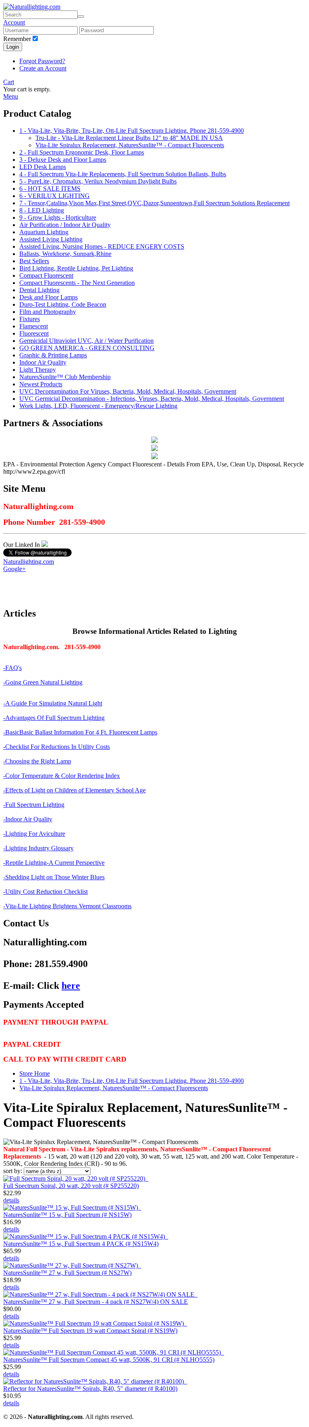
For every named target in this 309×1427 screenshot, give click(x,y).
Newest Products (40, 384)
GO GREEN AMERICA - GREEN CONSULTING (86, 347)
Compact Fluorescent (46, 275)
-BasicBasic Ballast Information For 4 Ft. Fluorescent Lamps (80, 732)
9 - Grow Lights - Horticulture (57, 217)
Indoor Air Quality (42, 362)
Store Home (34, 1073)
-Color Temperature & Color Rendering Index (61, 775)
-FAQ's (12, 667)
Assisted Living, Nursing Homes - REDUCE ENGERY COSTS (101, 246)
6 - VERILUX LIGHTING (54, 195)
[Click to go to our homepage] (31, 6)
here (71, 985)
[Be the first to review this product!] (147, 1178)
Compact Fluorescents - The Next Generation (77, 282)
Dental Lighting (39, 290)
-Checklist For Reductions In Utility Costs (56, 746)
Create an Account (42, 68)
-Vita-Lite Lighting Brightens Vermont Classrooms (67, 906)
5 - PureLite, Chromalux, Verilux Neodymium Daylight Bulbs (98, 181)
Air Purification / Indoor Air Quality (65, 224)
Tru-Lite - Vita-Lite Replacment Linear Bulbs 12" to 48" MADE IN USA (129, 137)
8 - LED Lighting (41, 210)
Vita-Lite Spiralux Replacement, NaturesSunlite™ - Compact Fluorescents (129, 145)
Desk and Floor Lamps (48, 297)
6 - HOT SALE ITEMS (49, 188)
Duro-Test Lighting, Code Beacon (62, 304)
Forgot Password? (42, 61)
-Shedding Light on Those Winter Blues (54, 877)
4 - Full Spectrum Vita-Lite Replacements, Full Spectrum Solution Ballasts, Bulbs (122, 174)
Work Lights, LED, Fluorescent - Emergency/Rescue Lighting (98, 405)
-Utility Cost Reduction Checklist (45, 891)
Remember (17, 38)
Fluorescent (34, 333)
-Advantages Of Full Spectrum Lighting (54, 717)
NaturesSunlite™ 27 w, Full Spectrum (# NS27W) (67, 1272)
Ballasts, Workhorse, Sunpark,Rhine (65, 253)
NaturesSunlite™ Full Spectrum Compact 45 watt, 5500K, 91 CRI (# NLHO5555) (108, 1359)
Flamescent (33, 326)
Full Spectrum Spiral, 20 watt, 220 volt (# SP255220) (71, 1185)
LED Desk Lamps (42, 166)
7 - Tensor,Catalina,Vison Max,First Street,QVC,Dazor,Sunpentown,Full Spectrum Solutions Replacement (154, 203)
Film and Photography (47, 311)
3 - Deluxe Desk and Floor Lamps (62, 159)
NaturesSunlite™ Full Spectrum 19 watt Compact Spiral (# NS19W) (90, 1330)
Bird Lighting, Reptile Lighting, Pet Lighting (76, 268)
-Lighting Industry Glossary (38, 848)
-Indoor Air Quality (27, 819)
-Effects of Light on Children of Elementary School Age (74, 790)
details (11, 1200)
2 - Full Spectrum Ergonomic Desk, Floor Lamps (81, 152)
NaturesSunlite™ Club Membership (65, 376)
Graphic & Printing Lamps (53, 355)
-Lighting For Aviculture (34, 833)
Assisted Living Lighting (50, 239)
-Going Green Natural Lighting (42, 682)
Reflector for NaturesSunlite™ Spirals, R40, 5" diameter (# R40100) (90, 1388)
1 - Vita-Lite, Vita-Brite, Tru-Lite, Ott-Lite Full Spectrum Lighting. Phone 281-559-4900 (131, 130)
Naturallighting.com (28, 561)
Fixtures (29, 319)
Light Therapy (37, 369)
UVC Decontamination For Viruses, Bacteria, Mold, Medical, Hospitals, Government (127, 391)
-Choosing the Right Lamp (37, 761)
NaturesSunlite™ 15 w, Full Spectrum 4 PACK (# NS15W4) (81, 1243)
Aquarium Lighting (43, 232)
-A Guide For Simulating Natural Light (52, 703)
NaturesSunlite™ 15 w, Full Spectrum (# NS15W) (67, 1214)
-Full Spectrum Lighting (33, 804)
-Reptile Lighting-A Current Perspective (54, 862)
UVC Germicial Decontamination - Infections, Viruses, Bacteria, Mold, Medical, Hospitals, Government (151, 398)
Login (12, 47)
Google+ (14, 568)
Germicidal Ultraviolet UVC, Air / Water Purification (86, 340)
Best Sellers (34, 261)
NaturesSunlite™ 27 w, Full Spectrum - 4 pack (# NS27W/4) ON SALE (95, 1301)
